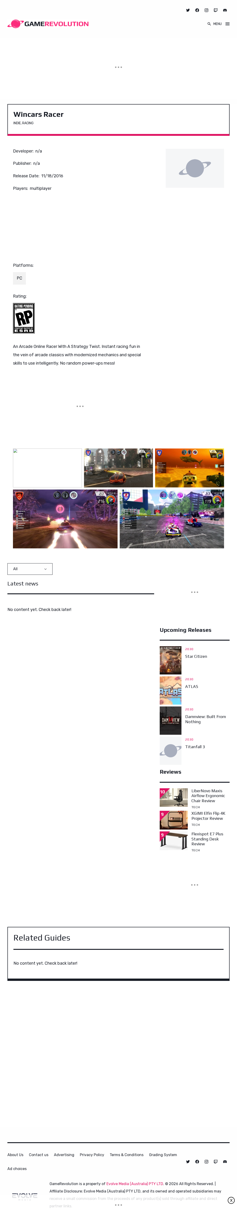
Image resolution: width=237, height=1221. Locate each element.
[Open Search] (209, 24)
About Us (15, 1155)
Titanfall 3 (195, 746)
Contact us (38, 1155)
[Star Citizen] (170, 660)
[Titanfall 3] (170, 751)
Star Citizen (196, 656)
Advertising (64, 1155)
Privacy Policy (92, 1155)
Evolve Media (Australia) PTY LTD (134, 1184)
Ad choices (17, 1169)
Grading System (163, 1155)
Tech (195, 807)
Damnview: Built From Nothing (205, 719)
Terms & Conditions (126, 1155)
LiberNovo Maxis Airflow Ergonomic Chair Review (208, 795)
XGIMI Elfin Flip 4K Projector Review (208, 816)
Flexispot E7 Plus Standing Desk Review (207, 838)
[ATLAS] (170, 690)
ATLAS (191, 686)
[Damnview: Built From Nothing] (170, 720)
